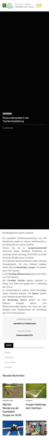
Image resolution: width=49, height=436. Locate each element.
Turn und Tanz (10, 362)
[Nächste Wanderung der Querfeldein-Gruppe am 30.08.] (13, 390)
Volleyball (8, 367)
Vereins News (8, 400)
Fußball (7, 353)
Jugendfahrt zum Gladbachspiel (24, 323)
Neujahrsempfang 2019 (24, 335)
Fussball (29, 400)
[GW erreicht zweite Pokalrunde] (13, 428)
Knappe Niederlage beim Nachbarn (36, 406)
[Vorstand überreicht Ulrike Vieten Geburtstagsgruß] (36, 428)
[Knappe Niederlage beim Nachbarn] (36, 390)
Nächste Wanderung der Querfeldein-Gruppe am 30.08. (12, 409)
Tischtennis (7, 113)
